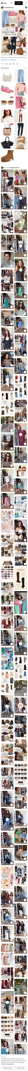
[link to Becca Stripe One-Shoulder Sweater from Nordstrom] (20, 89)
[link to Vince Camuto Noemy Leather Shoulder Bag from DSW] (7, 76)
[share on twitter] (13, 64)
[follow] (26, 7)
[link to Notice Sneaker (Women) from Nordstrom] (7, 89)
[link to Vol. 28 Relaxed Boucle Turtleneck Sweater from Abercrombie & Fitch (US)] (7, 116)
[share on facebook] (6, 64)
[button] (26, 3)
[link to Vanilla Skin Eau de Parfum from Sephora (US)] (7, 129)
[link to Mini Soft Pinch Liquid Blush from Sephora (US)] (20, 102)
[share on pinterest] (10, 64)
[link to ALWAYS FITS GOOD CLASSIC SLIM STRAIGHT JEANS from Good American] (20, 129)
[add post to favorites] (24, 53)
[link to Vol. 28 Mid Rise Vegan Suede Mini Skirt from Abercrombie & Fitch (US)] (20, 116)
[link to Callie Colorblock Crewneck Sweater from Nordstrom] (20, 142)
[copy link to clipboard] (17, 64)
